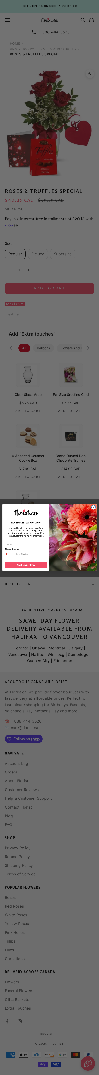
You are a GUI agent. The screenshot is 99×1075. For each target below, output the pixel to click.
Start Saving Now (26, 565)
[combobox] (9, 554)
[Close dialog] (93, 507)
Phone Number (12, 549)
